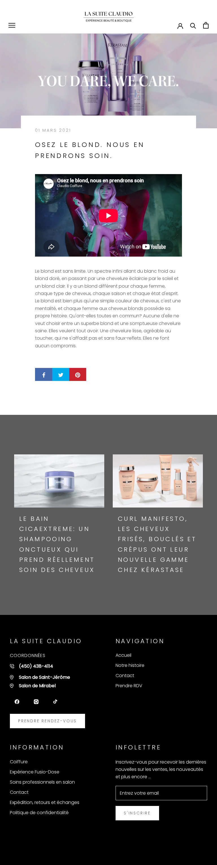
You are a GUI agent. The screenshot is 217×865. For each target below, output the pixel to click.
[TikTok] (55, 701)
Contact (125, 675)
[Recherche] (193, 25)
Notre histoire (130, 665)
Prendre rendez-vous (47, 721)
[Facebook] (17, 701)
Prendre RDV (129, 685)
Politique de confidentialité (39, 812)
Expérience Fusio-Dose (34, 772)
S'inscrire (137, 813)
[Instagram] (36, 701)
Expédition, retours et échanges (44, 802)
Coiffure (19, 761)
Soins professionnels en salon (42, 782)
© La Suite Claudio (38, 849)
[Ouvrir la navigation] (11, 25)
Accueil (123, 655)
